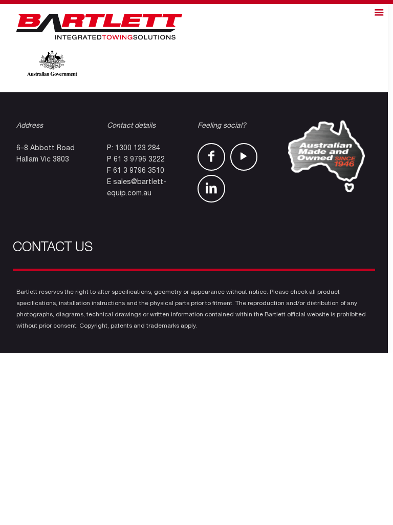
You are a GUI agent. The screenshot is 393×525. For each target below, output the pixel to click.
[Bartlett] (99, 27)
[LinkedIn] (211, 189)
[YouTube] (244, 157)
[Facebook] (211, 157)
